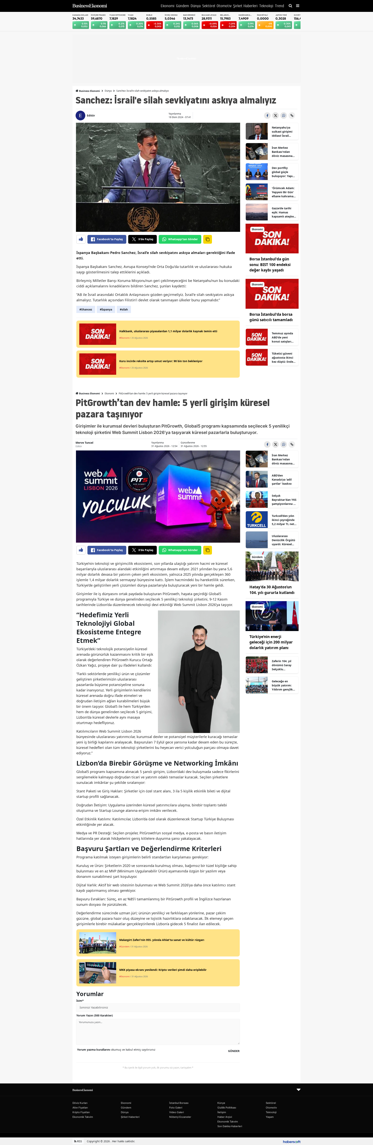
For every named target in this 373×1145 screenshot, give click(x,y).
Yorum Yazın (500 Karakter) (94, 1015)
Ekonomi (109, 393)
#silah (124, 309)
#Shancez (85, 309)
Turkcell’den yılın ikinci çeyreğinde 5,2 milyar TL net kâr (283, 520)
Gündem (126, 1107)
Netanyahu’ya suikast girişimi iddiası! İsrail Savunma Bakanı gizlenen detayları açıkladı (284, 132)
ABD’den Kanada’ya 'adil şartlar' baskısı (282, 479)
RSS (79, 1141)
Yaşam (270, 1116)
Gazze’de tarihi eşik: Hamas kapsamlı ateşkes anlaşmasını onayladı (283, 212)
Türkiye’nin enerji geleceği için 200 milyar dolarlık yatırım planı (271, 642)
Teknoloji (271, 1112)
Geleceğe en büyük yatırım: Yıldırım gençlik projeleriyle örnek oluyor (284, 685)
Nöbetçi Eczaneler (180, 1116)
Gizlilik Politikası (226, 1107)
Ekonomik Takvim (82, 1116)
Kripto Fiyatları (81, 1112)
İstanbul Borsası (178, 1102)
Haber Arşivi (224, 1116)
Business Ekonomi (89, 91)
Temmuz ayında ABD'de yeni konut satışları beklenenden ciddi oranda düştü (284, 337)
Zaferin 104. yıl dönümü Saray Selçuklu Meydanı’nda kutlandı (281, 665)
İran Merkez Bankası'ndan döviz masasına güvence (282, 152)
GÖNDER (234, 1051)
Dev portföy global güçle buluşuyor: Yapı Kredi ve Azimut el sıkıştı (284, 172)
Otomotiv (271, 1107)
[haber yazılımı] (292, 1141)
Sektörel (271, 1102)
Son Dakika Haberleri (229, 1126)
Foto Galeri (175, 1107)
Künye (221, 1102)
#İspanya (106, 309)
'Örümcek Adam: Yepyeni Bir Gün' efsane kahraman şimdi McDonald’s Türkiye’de (283, 192)
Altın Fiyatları (80, 1107)
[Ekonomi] (272, 238)
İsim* (80, 1000)
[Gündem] (272, 566)
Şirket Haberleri (130, 1116)
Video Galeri (176, 1112)
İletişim (221, 1112)
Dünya (108, 90)
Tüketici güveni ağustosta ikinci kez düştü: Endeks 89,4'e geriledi (284, 358)
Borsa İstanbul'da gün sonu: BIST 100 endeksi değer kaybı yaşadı (270, 264)
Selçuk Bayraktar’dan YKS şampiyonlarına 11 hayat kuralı (284, 500)
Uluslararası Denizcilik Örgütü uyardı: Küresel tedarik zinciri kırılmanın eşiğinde (283, 540)
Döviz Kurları (79, 1102)
